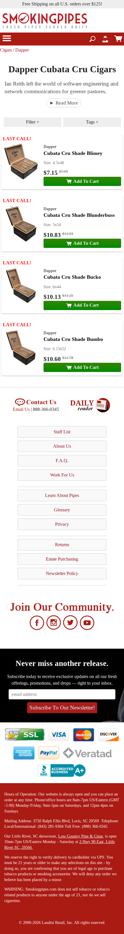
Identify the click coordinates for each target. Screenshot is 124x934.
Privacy (62, 524)
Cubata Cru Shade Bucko (72, 277)
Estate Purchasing (62, 559)
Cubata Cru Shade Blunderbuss (79, 215)
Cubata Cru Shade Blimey (73, 153)
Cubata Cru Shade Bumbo (73, 339)
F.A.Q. (62, 460)
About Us (62, 446)
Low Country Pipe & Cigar (80, 836)
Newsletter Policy (62, 573)
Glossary (62, 509)
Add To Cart (86, 181)
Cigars (6, 50)
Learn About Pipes (62, 495)
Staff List (62, 431)
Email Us (21, 409)
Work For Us (62, 474)
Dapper (22, 50)
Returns (62, 544)
